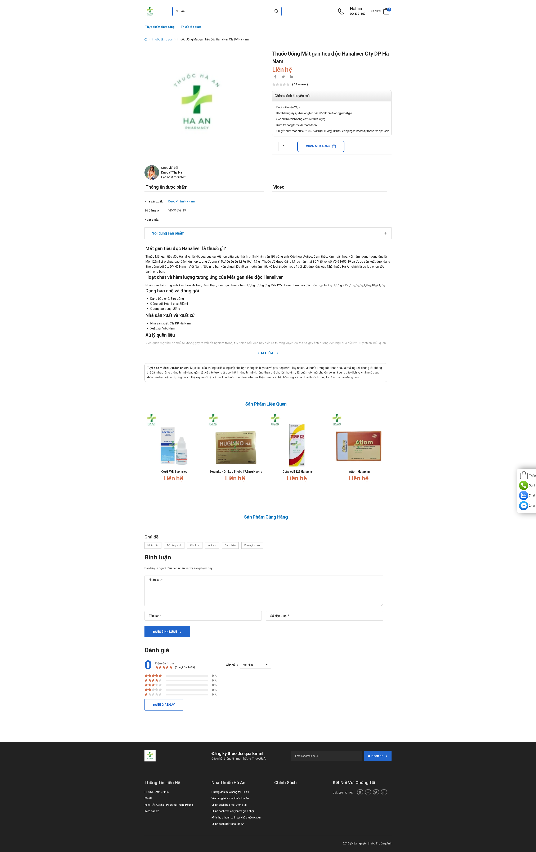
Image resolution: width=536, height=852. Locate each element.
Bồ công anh (174, 545)
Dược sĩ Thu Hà (171, 172)
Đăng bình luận (165, 631)
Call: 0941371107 (343, 792)
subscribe (375, 756)
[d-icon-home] (145, 39)
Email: (148, 798)
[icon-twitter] (283, 77)
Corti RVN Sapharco (174, 471)
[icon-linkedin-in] (291, 77)
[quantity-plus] (292, 146)
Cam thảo (230, 545)
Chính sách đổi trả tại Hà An (227, 823)
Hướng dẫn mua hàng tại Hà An (230, 792)
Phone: (149, 792)
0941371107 (357, 13)
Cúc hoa (195, 545)
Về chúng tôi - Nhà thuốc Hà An (230, 798)
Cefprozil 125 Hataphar (298, 471)
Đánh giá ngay (164, 704)
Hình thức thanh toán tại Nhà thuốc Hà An (236, 817)
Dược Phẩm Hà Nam (181, 201)
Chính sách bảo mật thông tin (229, 804)
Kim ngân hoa (252, 545)
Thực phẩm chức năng (159, 27)
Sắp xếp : (231, 664)
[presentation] (384, 451)
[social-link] (360, 792)
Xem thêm (266, 353)
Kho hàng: (151, 804)
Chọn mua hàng (318, 146)
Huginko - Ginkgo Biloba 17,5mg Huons (236, 471)
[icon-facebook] (275, 77)
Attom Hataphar (359, 471)
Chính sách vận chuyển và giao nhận (233, 811)
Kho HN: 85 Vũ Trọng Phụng (176, 804)
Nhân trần (152, 545)
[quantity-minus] (275, 146)
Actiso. (212, 545)
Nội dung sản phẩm (168, 233)
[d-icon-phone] (342, 11)
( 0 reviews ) (300, 84)
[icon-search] (277, 11)
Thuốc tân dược (191, 27)
